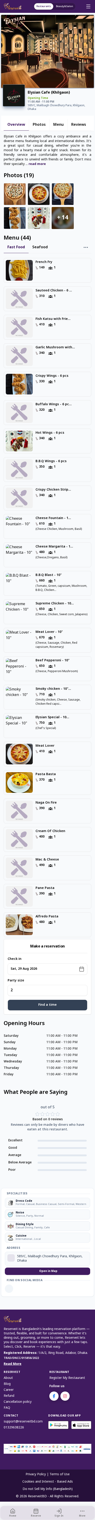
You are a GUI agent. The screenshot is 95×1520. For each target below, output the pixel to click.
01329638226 (14, 1427)
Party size (16, 980)
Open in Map (48, 1271)
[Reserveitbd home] (14, 6)
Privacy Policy (36, 1474)
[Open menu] (88, 6)
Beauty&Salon (64, 6)
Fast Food (16, 247)
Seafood (40, 247)
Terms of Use (60, 1474)
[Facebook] (54, 1396)
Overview (16, 124)
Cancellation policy (18, 1402)
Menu (58, 124)
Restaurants (43, 6)
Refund (9, 1396)
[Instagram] (65, 1396)
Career (9, 1390)
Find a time (47, 1005)
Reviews (78, 124)
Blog (7, 1384)
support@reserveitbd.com (23, 1421)
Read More (12, 1364)
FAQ (7, 1408)
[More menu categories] (85, 247)
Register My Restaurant (67, 1378)
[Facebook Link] (9, 1289)
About (8, 1378)
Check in (14, 959)
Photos (39, 124)
